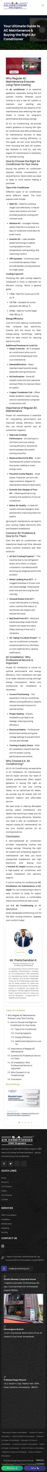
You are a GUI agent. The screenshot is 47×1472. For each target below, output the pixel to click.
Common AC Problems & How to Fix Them (26, 1057)
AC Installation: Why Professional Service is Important (21, 1065)
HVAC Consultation (9, 1215)
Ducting (4, 1232)
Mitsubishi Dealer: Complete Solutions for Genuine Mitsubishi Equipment (23, 1114)
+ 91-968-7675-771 (16, 1248)
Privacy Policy (20, 1464)
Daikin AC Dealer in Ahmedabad (23, 1436)
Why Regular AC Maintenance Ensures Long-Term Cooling (21, 1017)
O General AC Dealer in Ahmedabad (25, 1444)
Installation (5, 1219)
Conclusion (16, 1079)
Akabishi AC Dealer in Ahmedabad (14, 1452)
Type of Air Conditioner (26, 1029)
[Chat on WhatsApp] (12, 1468)
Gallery (4, 1191)
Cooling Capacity (23, 1033)
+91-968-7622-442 (17, 1252)
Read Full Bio (20, 952)
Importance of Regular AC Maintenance (23, 1050)
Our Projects (6, 1186)
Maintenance (6, 1224)
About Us (5, 1182)
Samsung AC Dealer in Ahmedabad (14, 1432)
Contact (4, 1199)
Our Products (6, 1195)
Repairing (5, 1228)
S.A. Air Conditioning (19, 123)
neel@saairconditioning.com (24, 913)
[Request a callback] (35, 1468)
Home (3, 1178)
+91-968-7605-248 (16, 1245)
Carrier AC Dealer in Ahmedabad (32, 1448)
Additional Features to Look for (28, 1042)
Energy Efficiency (23, 1037)
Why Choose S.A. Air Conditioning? (20, 1074)
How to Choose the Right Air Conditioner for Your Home (23, 1023)
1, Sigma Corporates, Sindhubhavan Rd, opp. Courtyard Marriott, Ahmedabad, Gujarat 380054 (24, 1258)
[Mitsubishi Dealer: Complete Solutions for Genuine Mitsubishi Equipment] (23, 1098)
